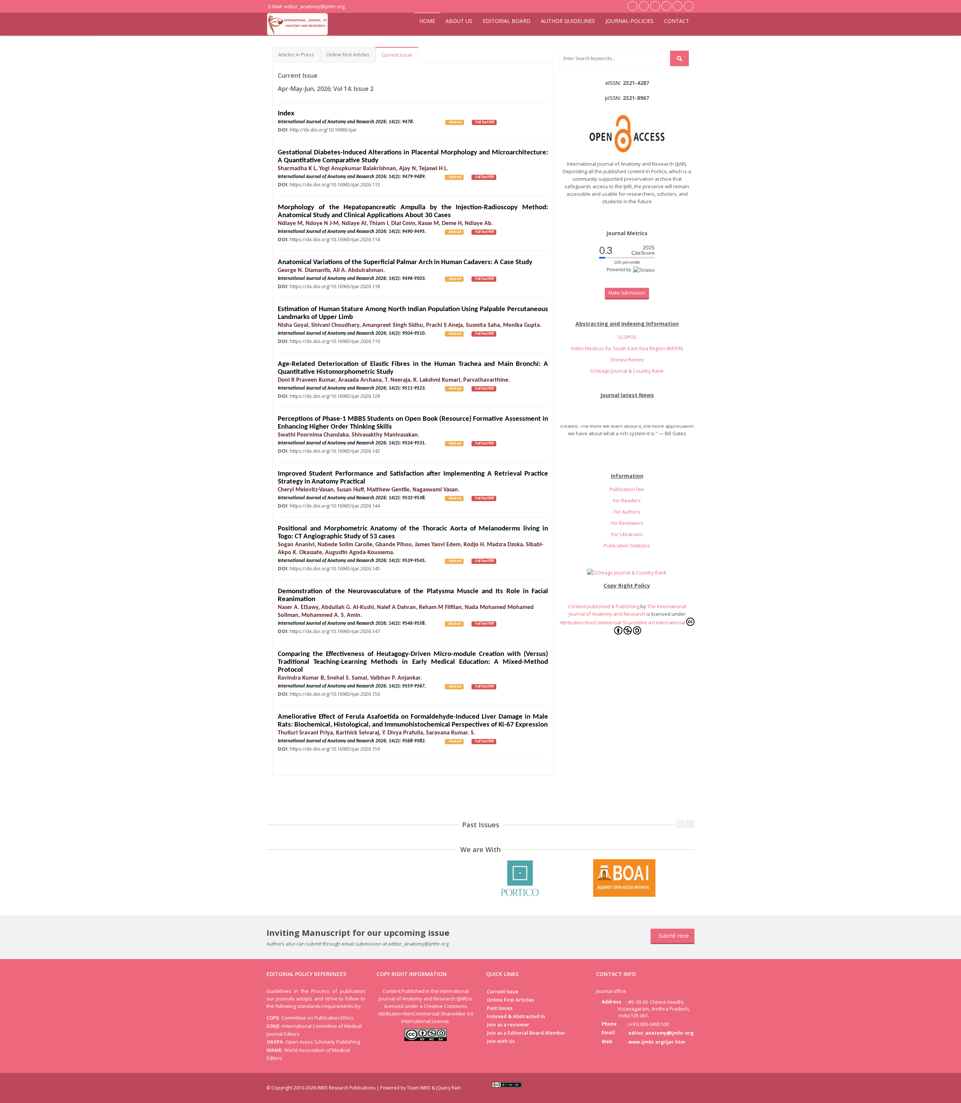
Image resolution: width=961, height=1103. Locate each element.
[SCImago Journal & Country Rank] (627, 571)
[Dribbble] (662, 1086)
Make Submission (627, 293)
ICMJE (273, 1026)
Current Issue (396, 54)
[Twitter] (649, 1086)
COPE (273, 1017)
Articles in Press (296, 54)
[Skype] (675, 1086)
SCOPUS (627, 337)
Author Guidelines (568, 20)
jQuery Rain (448, 1088)
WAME (274, 1050)
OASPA (275, 1041)
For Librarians (627, 534)
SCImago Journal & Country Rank (627, 370)
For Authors (627, 511)
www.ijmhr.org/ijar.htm (656, 1042)
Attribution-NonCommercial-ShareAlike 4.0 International (622, 622)
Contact (676, 20)
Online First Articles (347, 54)
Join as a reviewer (508, 1024)
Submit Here (674, 935)
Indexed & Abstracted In (516, 1016)
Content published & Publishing (604, 606)
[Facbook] (637, 1086)
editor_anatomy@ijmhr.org (660, 1033)
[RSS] (688, 1086)
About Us (459, 20)
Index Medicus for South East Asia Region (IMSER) (627, 348)
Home (427, 20)
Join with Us (501, 1041)
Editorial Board (506, 20)
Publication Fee (627, 489)
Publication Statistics (627, 545)
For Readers (627, 500)
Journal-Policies (630, 20)
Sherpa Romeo (627, 359)
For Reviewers (627, 523)
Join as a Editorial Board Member (526, 1032)
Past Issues (499, 1008)
